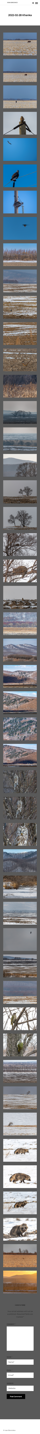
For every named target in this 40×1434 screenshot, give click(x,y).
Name (9, 1357)
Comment (11, 1324)
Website (10, 1383)
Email (9, 1370)
